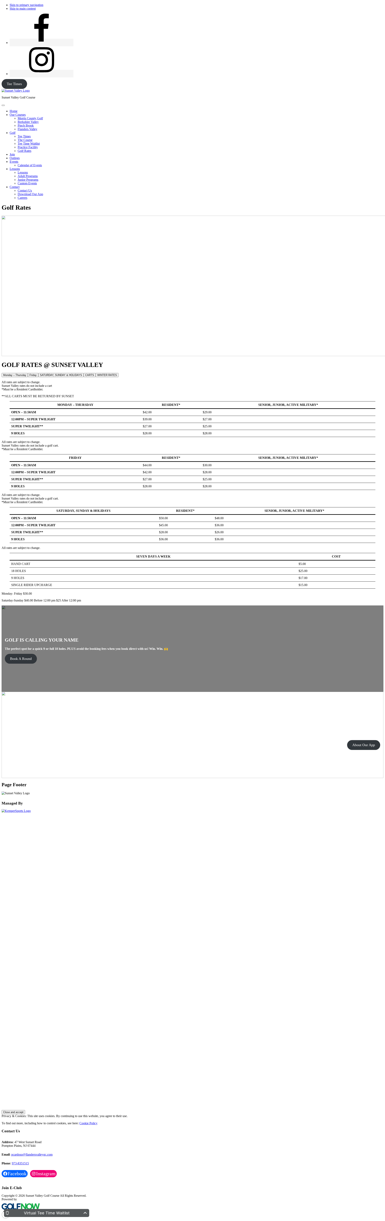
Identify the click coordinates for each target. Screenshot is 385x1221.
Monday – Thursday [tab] (14, 375)
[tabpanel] (192, 408)
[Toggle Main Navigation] (3, 105)
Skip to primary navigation (26, 5)
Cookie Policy (88, 1123)
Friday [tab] (33, 375)
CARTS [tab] (89, 375)
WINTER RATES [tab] (107, 375)
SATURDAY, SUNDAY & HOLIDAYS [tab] (61, 375)
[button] (18, 114)
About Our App (363, 745)
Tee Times (14, 84)
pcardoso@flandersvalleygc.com (32, 1154)
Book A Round (21, 659)
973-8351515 (20, 1163)
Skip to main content (23, 8)
